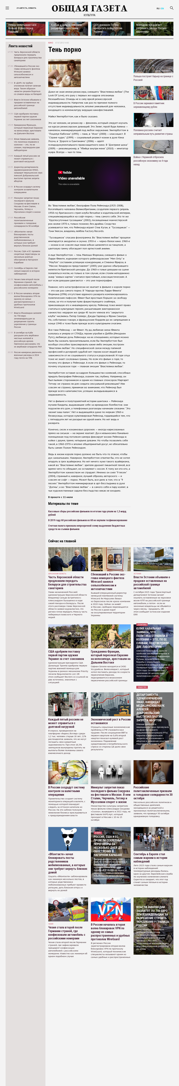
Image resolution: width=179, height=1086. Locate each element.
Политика (142, 625)
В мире (98, 833)
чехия (50, 924)
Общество (142, 687)
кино (50, 43)
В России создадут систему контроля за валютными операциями (66, 791)
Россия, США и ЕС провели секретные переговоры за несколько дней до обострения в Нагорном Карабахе (108, 846)
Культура (89, 15)
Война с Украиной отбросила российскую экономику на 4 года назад (151, 161)
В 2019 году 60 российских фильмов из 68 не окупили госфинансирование (87, 520)
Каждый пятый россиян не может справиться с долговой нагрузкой (65, 723)
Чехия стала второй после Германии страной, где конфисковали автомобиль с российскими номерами (66, 933)
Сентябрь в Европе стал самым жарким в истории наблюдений (150, 857)
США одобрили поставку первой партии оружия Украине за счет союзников (66, 655)
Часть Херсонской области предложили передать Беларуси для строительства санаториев (67, 582)
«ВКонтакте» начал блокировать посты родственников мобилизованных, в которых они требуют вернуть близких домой (67, 863)
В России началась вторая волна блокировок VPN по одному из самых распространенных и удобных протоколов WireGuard (110, 932)
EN (162, 8)
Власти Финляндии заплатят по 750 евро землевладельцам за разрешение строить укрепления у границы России (152, 916)
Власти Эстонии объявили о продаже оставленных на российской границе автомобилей (152, 582)
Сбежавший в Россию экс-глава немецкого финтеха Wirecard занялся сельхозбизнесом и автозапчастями (108, 582)
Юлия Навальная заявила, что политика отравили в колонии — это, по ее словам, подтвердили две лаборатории (152, 638)
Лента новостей (20, 46)
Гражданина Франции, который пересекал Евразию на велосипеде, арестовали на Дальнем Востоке (110, 657)
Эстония (137, 574)
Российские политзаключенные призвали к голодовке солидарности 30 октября (153, 793)
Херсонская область (57, 574)
